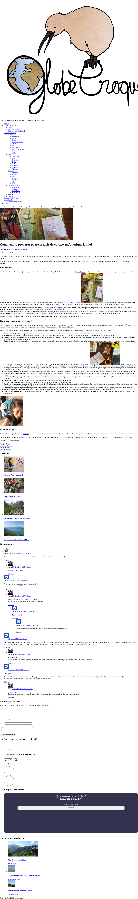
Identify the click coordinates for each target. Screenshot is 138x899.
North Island (16, 191)
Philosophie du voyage (11, 198)
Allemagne (15, 136)
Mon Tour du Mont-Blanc (17, 860)
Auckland (15, 189)
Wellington (15, 187)
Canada (14, 178)
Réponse (7, 560)
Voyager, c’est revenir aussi (13, 475)
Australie (11, 196)
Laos (13, 163)
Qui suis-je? (8, 200)
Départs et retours (13, 129)
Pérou (14, 183)
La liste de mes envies (15, 202)
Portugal (14, 151)
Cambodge (15, 156)
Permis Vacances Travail (81, 364)
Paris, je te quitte (5, 449)
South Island (16, 192)
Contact (6, 203)
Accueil (6, 124)
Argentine (15, 173)
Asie (9, 154)
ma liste (25, 434)
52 (18, 864)
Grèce (14, 144)
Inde (13, 158)
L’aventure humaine (6, 446)
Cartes (10, 127)
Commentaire (5, 720)
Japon (14, 162)
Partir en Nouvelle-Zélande (16, 131)
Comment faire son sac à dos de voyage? (18, 518)
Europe (10, 134)
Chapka (122, 366)
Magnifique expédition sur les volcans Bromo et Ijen (26, 875)
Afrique (10, 194)
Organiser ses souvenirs (12, 496)
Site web (3, 731)
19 (21, 879)
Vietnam (14, 169)
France (14, 140)
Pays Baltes (15, 147)
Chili (13, 182)
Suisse (14, 153)
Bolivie (14, 174)
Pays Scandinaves (18, 149)
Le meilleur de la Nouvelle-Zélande (20, 891)
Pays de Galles (79, 272)
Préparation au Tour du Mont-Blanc (16, 540)
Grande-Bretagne (17, 142)
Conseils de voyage (10, 125)
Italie (13, 145)
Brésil (14, 176)
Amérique (11, 171)
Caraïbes (15, 180)
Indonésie (15, 160)
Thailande (15, 167)
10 (22, 249)
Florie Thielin (8, 553)
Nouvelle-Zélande (14, 185)
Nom (2, 723)
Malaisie (14, 165)
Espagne (15, 138)
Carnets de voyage (10, 133)
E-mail (2, 727)
